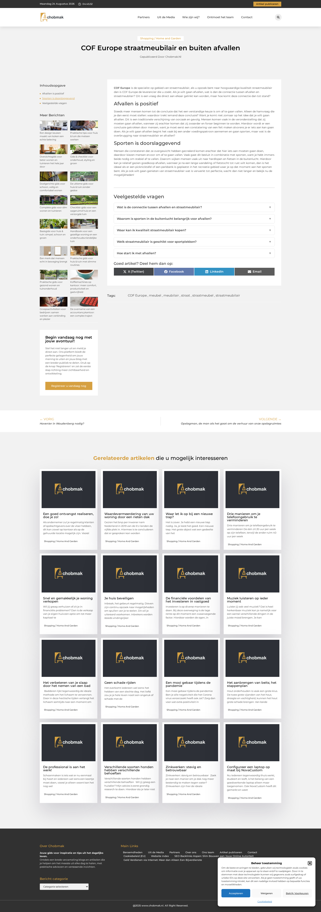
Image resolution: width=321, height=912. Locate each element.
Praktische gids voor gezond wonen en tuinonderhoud (51, 285)
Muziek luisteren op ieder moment (247, 599)
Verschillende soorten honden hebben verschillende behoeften (128, 770)
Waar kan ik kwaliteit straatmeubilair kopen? (194, 230)
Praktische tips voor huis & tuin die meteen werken (84, 136)
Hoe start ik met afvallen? (194, 253)
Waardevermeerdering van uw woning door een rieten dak (129, 515)
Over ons (190, 852)
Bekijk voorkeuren (297, 893)
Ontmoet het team (220, 17)
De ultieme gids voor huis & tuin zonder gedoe (81, 187)
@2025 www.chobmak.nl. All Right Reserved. (160, 905)
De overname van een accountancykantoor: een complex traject (82, 312)
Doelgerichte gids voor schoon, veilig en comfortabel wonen (52, 187)
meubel (155, 295)
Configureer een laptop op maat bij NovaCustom (248, 768)
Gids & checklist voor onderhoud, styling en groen (82, 160)
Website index (160, 856)
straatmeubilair (228, 295)
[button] (310, 863)
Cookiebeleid (264, 901)
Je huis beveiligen (119, 598)
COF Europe (137, 295)
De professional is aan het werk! (64, 768)
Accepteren (236, 893)
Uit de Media (166, 17)
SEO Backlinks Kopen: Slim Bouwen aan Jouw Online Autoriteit (214, 856)
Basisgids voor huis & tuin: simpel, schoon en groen (53, 234)
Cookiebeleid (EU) (134, 856)
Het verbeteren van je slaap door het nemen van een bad (66, 684)
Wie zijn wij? (191, 17)
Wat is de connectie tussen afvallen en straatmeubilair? (194, 207)
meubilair (171, 295)
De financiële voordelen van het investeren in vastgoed (188, 599)
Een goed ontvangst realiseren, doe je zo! (68, 515)
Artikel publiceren (231, 852)
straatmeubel (202, 295)
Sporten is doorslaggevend (58, 98)
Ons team (208, 852)
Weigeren (267, 893)
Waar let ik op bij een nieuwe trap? (189, 515)
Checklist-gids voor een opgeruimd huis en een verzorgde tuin (83, 210)
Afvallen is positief (53, 93)
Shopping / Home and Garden (160, 38)
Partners (144, 17)
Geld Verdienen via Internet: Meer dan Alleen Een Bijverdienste (163, 860)
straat (185, 295)
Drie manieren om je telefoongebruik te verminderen (243, 517)
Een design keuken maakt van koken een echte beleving (52, 136)
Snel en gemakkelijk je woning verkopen (68, 599)
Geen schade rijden (120, 682)
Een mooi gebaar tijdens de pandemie (188, 684)
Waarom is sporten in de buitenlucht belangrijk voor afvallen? (194, 218)
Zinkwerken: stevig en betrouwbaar (183, 768)
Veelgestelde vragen (54, 103)
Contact (246, 17)
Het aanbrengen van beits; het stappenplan (251, 684)
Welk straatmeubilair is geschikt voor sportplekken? (194, 241)
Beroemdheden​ (132, 852)
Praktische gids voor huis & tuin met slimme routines (83, 261)
